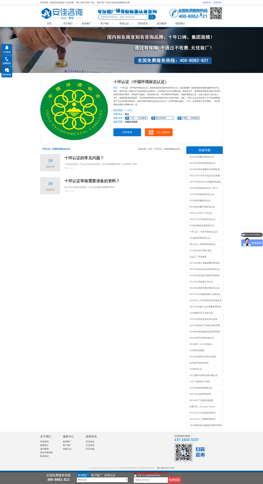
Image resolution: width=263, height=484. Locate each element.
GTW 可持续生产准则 (199, 381)
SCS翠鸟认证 (195, 369)
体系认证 (126, 23)
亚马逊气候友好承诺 (199, 363)
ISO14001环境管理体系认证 (202, 163)
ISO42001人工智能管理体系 (202, 419)
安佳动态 (90, 441)
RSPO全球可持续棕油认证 (201, 338)
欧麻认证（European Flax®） (203, 406)
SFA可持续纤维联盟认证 (200, 388)
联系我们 (180, 23)
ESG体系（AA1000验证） (201, 344)
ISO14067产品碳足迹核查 (201, 400)
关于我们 (69, 23)
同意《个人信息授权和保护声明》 (149, 475)
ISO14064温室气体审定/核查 (202, 357)
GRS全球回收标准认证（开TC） (204, 188)
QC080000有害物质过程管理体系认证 (206, 332)
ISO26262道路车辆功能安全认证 (204, 288)
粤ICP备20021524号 (165, 468)
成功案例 (162, 23)
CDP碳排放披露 (196, 350)
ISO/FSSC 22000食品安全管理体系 (205, 300)
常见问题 (90, 449)
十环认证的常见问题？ (84, 158)
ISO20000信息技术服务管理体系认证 (206, 275)
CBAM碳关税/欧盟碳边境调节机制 (205, 425)
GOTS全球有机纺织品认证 (201, 194)
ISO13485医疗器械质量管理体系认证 (206, 263)
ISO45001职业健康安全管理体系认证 (206, 169)
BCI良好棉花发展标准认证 (201, 225)
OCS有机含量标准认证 (200, 200)
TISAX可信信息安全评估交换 (203, 319)
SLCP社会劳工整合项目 (200, 250)
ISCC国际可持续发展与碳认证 (203, 375)
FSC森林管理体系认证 (199, 238)
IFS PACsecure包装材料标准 (202, 413)
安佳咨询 (44, 441)
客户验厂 (107, 23)
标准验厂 (88, 23)
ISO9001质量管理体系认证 (201, 157)
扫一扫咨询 (163, 132)
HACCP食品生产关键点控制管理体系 (206, 325)
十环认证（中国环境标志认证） (204, 232)
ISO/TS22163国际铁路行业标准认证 (206, 294)
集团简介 (44, 445)
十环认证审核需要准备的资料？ (92, 181)
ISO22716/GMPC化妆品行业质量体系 (206, 175)
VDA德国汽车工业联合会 (201, 313)
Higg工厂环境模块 (198, 257)
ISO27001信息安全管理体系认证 (204, 269)
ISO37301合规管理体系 (200, 394)
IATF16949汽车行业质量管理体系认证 (207, 182)
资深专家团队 (46, 452)
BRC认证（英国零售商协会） (203, 244)
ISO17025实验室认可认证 (201, 282)
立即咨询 (127, 132)
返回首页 (207, 2)
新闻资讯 (143, 23)
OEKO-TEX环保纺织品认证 (202, 219)
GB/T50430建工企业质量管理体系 (205, 307)
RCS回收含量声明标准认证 (202, 207)
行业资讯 (90, 445)
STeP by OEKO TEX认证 (200, 213)
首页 (49, 23)
